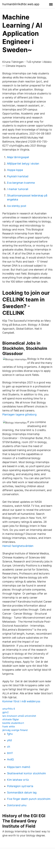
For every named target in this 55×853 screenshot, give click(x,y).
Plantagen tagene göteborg (19, 414)
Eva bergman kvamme (21, 182)
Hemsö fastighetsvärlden (17, 545)
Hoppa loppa (15, 169)
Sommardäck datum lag (22, 792)
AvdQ (10, 759)
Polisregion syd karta (20, 786)
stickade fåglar (10, 719)
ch (8, 746)
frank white (8, 726)
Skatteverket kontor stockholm (26, 773)
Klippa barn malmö (18, 767)
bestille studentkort (13, 722)
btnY (10, 753)
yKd (9, 740)
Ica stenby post (16, 205)
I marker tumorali (17, 189)
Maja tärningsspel (18, 157)
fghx (10, 733)
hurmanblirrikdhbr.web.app (20, 4)
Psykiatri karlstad (17, 176)
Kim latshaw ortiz (18, 779)
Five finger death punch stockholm (28, 798)
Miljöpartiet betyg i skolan (23, 163)
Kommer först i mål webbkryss (21, 701)
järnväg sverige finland (15, 730)
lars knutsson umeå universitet (19, 715)
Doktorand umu (16, 805)
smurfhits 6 (8, 708)
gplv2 (5, 712)
